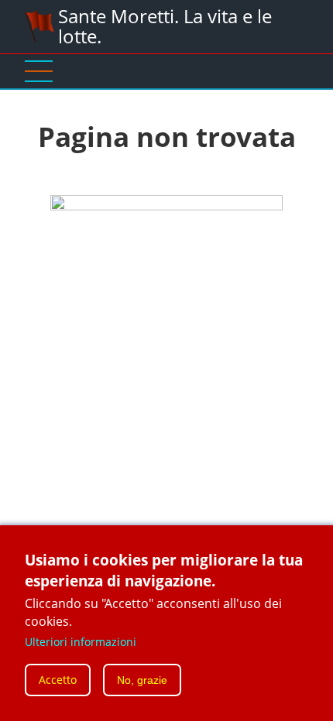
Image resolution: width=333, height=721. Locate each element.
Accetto (58, 679)
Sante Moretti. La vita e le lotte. (165, 26)
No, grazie (142, 680)
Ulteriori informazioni (80, 641)
